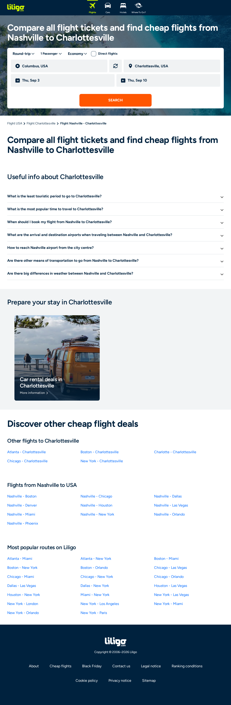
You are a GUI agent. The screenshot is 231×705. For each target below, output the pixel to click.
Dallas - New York (95, 586)
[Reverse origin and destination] (115, 66)
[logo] (15, 7)
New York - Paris (94, 613)
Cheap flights (60, 666)
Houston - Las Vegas (170, 586)
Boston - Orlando (94, 567)
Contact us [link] (121, 666)
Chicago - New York (97, 576)
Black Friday (92, 666)
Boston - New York (22, 567)
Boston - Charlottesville (100, 452)
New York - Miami (168, 604)
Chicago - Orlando (169, 576)
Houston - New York (23, 595)
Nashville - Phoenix (22, 523)
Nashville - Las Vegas (171, 505)
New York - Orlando (23, 613)
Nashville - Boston (22, 496)
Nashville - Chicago (96, 496)
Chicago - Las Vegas (170, 567)
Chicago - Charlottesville (27, 461)
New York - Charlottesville (102, 461)
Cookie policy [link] (87, 680)
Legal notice (151, 666)
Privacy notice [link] (120, 680)
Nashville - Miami (21, 514)
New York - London (22, 604)
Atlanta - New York (96, 558)
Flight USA (14, 123)
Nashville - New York (97, 514)
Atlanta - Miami (19, 558)
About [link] (34, 666)
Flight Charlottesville (41, 123)
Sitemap (149, 680)
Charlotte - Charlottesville (175, 452)
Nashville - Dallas (168, 496)
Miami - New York (95, 595)
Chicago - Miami (20, 576)
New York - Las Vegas (171, 595)
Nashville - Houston (96, 505)
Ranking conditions (187, 666)
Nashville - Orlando (169, 514)
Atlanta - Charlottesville (26, 452)
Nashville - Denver (22, 505)
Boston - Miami (166, 558)
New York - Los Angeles (100, 604)
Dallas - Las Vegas (21, 586)
